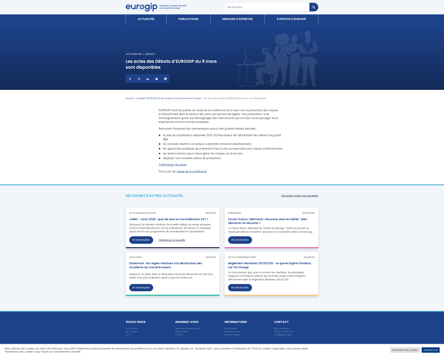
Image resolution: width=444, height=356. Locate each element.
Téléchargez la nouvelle (171, 240)
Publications (188, 19)
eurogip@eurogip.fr (283, 334)
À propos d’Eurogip (291, 19)
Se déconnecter (232, 331)
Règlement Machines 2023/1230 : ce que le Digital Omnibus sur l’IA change (269, 265)
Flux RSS (179, 334)
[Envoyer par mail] (156, 78)
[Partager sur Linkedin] (147, 78)
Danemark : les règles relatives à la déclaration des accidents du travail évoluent (165, 265)
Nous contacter (281, 328)
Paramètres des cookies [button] (405, 349)
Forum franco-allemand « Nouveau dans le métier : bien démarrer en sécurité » (267, 221)
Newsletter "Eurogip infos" (188, 328)
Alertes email (181, 331)
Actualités (146, 19)
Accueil (129, 98)
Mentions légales (233, 334)
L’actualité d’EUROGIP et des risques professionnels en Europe (168, 98)
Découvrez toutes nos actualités (299, 195)
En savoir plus (141, 239)
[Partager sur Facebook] (130, 78)
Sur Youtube (132, 331)
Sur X (128, 334)
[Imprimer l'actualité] (165, 78)
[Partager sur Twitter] (139, 78)
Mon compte (231, 328)
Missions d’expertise (237, 19)
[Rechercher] (313, 7)
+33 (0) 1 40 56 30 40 (284, 331)
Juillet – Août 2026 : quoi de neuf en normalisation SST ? (168, 219)
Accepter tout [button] (431, 349)
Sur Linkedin (132, 328)
